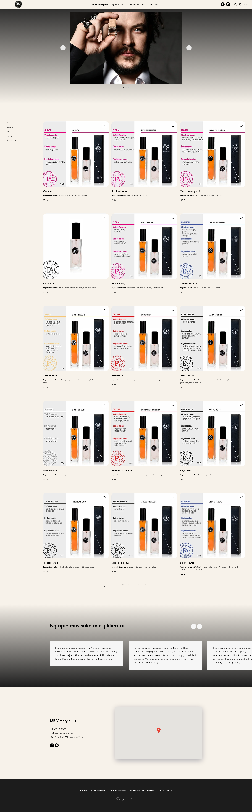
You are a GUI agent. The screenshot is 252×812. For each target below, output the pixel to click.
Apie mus (83, 790)
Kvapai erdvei (154, 4)
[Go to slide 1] (123, 87)
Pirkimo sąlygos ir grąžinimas (142, 790)
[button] (235, 4)
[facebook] (223, 4)
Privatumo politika (165, 790)
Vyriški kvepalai (119, 4)
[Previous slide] (63, 47)
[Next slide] (189, 47)
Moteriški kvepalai (99, 4)
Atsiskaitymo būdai (118, 790)
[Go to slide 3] (128, 87)
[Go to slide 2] (126, 87)
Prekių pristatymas (98, 790)
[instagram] (228, 4)
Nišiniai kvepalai (137, 4)
